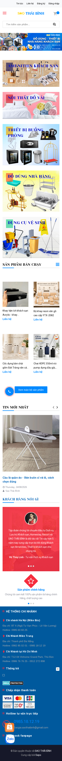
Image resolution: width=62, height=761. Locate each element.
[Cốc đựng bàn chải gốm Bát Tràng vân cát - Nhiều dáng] (15, 347)
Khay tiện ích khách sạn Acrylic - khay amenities (15, 313)
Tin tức (19, 3)
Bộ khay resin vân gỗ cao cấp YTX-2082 (45, 313)
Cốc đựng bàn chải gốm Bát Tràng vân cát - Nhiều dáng (15, 366)
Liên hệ (30, 3)
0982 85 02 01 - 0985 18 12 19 (28, 645)
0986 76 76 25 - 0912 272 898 (28, 661)
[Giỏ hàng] (55, 13)
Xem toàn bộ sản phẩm (31, 389)
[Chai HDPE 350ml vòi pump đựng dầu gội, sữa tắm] (46, 347)
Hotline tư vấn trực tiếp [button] (22, 713)
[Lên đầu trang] (51, 754)
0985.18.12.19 (26, 721)
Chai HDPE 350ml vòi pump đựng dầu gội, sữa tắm (45, 366)
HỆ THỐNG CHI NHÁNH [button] (21, 611)
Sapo (38, 755)
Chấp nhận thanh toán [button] (21, 690)
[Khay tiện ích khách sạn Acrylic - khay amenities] (15, 294)
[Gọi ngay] (9, 391)
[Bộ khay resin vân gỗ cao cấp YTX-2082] (46, 294)
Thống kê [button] (12, 668)
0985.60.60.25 (19, 630)
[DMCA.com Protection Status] (13, 683)
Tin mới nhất (15, 407)
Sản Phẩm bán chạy (22, 265)
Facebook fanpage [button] (19, 735)
